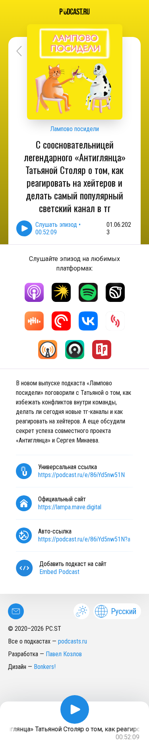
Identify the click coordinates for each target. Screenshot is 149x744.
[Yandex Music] (61, 292)
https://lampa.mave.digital (69, 507)
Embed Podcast (59, 572)
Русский (123, 611)
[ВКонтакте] (88, 320)
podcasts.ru (72, 641)
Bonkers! (45, 667)
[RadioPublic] (101, 349)
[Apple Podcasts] (34, 292)
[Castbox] (34, 320)
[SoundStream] (115, 320)
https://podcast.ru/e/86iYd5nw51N (81, 475)
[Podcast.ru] (74, 11)
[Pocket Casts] (61, 320)
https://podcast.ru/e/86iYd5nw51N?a (84, 539)
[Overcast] (47, 349)
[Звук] (115, 292)
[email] (16, 611)
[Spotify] (88, 292)
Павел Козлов (64, 654)
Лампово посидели (74, 129)
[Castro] (74, 349)
